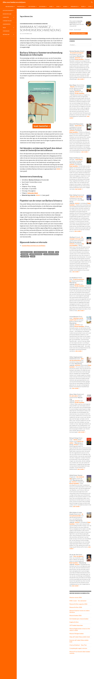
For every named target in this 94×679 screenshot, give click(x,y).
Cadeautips (6, 17)
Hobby (51, 6)
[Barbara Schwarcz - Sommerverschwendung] (41, 126)
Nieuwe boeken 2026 (75, 615)
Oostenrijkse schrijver (40, 23)
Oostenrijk (24, 254)
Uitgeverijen (6, 31)
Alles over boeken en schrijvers (14, 2)
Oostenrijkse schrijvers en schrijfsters (33, 245)
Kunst (58, 6)
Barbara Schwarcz (26, 252)
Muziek (65, 6)
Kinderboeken (21, 6)
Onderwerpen (6, 24)
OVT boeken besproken (76, 625)
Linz (57, 252)
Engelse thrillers (74, 622)
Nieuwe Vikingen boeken (76, 633)
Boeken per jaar (7, 14)
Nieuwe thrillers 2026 (75, 607)
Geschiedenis (31, 6)
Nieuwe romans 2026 (75, 597)
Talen (4, 27)
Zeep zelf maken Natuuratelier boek (79, 637)
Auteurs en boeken (8, 10)
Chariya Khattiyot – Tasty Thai (78, 645)
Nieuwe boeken (9, 6)
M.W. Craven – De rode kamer (77, 600)
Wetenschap (6, 34)
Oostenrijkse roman (26, 23)
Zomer (33, 256)
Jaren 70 (51, 252)
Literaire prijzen (7, 20)
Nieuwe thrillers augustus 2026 (78, 604)
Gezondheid (42, 6)
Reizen (83, 6)
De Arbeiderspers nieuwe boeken (78, 619)
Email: (71, 29)
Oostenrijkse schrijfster (51, 254)
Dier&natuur (74, 6)
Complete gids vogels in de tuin (78, 648)
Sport (90, 6)
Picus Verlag (24, 256)
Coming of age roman (41, 252)
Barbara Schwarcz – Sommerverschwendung (40, 28)
